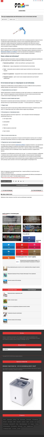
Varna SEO (19, 421)
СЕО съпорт (20, 426)
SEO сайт (5, 421)
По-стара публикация (36, 190)
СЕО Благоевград (6, 426)
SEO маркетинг (35, 419)
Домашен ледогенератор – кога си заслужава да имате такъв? (19, 366)
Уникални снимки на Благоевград (14, 280)
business (23, 421)
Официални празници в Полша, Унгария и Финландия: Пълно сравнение (22, 273)
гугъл (25, 426)
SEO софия (10, 421)
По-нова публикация (7, 190)
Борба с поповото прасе (12, 299)
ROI (18, 419)
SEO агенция (22, 419)
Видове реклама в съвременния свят (15, 293)
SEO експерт (28, 419)
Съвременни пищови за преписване (15, 313)
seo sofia (31, 421)
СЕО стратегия (14, 426)
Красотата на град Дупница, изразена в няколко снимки (19, 306)
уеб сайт (19, 428)
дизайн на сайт (30, 426)
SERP (14, 421)
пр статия (14, 428)
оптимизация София (7, 428)
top (35, 421)
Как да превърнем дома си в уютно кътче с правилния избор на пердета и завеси (24, 267)
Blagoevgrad (9, 419)
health (27, 421)
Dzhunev (14, 419)
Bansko (4, 419)
